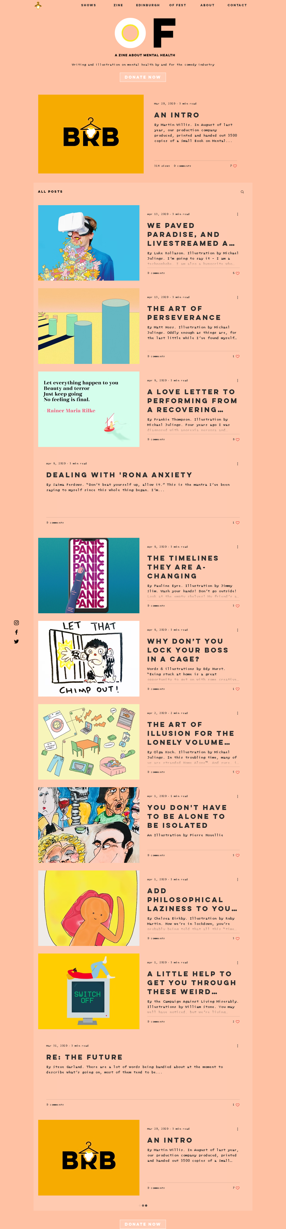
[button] (242, 192)
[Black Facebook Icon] (16, 632)
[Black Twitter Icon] (16, 641)
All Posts (50, 191)
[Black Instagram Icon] (16, 623)
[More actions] (239, 214)
